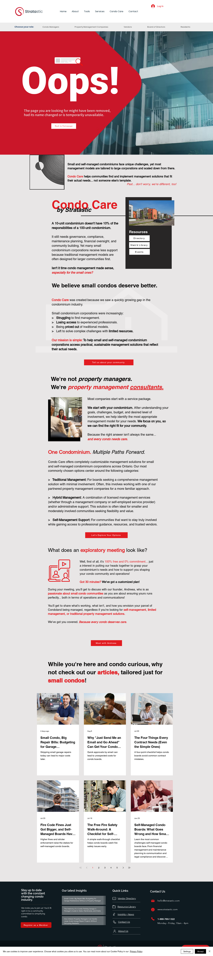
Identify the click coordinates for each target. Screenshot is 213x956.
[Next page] (123, 867)
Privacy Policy (136, 951)
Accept (200, 951)
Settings (187, 951)
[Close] (209, 951)
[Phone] (153, 919)
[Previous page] (86, 867)
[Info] (153, 909)
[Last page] (129, 867)
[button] (75, 11)
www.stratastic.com (168, 909)
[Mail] (153, 901)
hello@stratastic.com (169, 900)
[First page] (80, 867)
